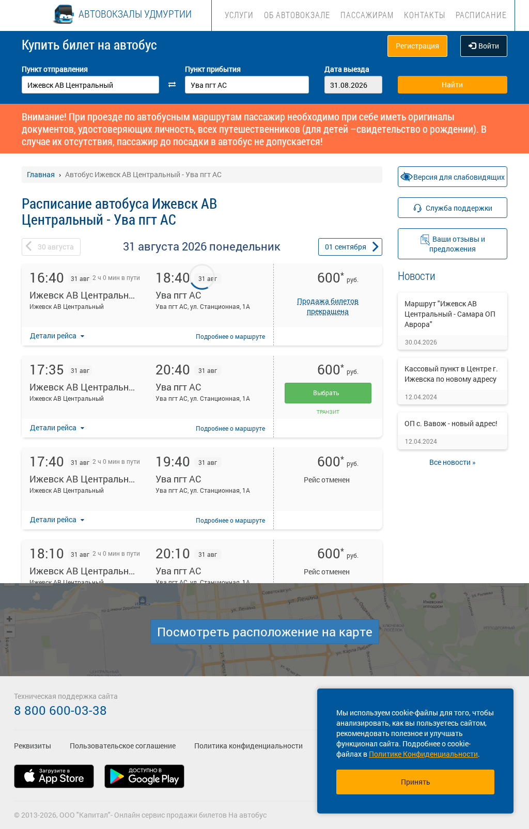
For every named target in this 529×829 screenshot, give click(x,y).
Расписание (481, 14)
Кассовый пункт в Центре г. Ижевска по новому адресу (451, 374)
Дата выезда (346, 69)
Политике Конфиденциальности (423, 754)
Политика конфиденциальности (248, 745)
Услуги (239, 14)
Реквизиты (32, 745)
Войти (488, 46)
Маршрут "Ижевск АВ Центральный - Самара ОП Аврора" (449, 314)
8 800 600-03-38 (60, 710)
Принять (415, 782)
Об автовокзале (297, 14)
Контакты (424, 14)
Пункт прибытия (213, 69)
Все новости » (452, 462)
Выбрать (328, 392)
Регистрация (417, 46)
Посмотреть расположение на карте (264, 631)
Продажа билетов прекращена (328, 306)
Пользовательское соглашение (123, 745)
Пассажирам (367, 14)
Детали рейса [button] (54, 335)
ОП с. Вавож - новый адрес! (450, 423)
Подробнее (230, 336)
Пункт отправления (55, 69)
